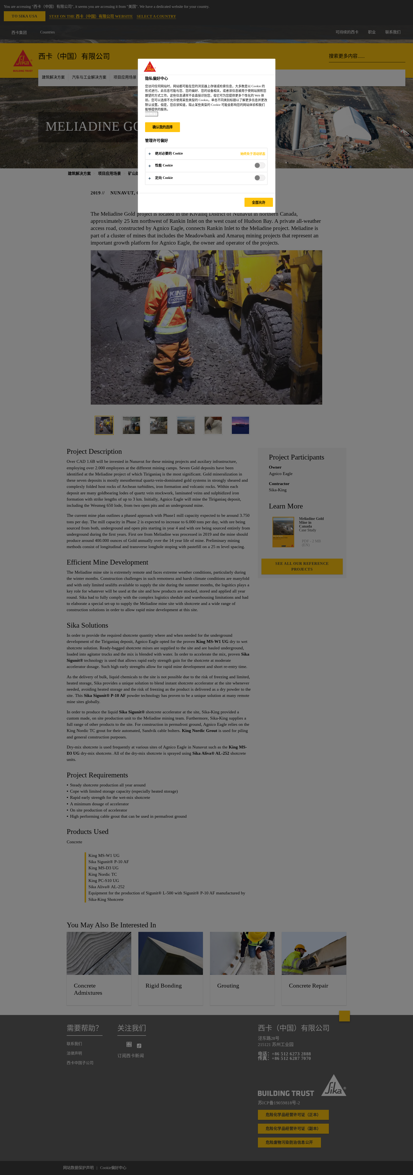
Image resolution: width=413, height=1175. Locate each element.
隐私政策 (151, 114)
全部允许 (259, 202)
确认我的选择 (162, 127)
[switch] (260, 165)
